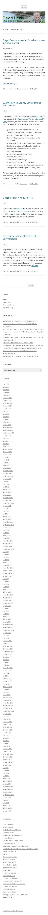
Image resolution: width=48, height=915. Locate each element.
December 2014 (8, 668)
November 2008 (8, 706)
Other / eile (23, 89)
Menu (24, 7)
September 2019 (8, 549)
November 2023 (8, 449)
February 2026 (7, 398)
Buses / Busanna (8, 838)
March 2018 (6, 590)
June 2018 (6, 581)
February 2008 (7, 722)
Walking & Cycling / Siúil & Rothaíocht (15, 895)
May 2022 (6, 484)
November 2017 (8, 598)
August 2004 (7, 811)
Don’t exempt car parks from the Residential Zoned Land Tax (23, 329)
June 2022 (6, 482)
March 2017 (6, 617)
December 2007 (8, 727)
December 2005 (8, 787)
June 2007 (6, 738)
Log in (5, 299)
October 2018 (7, 571)
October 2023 (7, 452)
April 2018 (6, 587)
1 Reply (5, 111)
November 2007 (8, 730)
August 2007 (7, 733)
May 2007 (6, 741)
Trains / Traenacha (9, 889)
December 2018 (8, 568)
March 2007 (6, 746)
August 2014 (7, 671)
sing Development (32, 211)
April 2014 (6, 676)
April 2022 (6, 487)
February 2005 (7, 808)
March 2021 (6, 517)
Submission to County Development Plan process (22, 104)
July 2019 (5, 552)
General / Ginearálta (10, 857)
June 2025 (6, 414)
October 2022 (7, 473)
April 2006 (6, 776)
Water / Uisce (7, 897)
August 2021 (7, 506)
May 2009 (6, 692)
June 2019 (6, 554)
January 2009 (7, 700)
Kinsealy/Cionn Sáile (10, 865)
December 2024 (8, 428)
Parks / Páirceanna (9, 873)
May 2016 (6, 638)
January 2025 (7, 425)
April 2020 (6, 533)
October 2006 (7, 760)
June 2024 (6, 441)
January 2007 (7, 752)
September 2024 (8, 433)
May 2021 (6, 511)
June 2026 (6, 387)
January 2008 (7, 725)
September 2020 (8, 525)
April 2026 (6, 392)
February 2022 (7, 492)
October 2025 (7, 406)
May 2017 (6, 611)
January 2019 (7, 565)
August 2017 (7, 606)
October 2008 (7, 708)
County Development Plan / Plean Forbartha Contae (20, 849)
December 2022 (8, 471)
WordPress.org (8, 308)
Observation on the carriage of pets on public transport (21, 356)
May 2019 (6, 557)
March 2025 (6, 422)
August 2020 (7, 527)
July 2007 (5, 735)
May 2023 (6, 460)
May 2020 (6, 530)
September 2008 (8, 711)
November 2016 (8, 627)
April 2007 (6, 743)
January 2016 (7, 644)
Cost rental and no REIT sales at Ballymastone (19, 237)
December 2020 (8, 522)
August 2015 (7, 654)
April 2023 (6, 463)
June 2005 (6, 803)
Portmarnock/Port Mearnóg (12, 878)
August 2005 (7, 797)
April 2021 (6, 514)
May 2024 (6, 444)
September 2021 (8, 503)
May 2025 (6, 417)
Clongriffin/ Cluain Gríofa (11, 843)
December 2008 (8, 703)
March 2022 (6, 490)
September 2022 (8, 476)
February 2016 (7, 641)
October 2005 (7, 792)
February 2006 (7, 781)
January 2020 (7, 538)
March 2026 (6, 395)
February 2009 (7, 698)
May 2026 (6, 390)
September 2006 (8, 762)
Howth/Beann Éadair (10, 862)
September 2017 (8, 603)
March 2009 (6, 695)
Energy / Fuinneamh (9, 851)
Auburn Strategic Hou (18, 211)
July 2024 (5, 438)
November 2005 (8, 789)
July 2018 (5, 579)
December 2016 (8, 625)
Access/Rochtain (8, 824)
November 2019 (8, 544)
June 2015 (6, 657)
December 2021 (8, 498)
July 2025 (5, 411)
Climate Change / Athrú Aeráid (13, 841)
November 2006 (8, 757)
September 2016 (8, 630)
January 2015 (7, 665)
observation (18, 208)
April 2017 (6, 614)
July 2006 (5, 768)
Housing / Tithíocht (9, 860)
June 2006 (6, 770)
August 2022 (7, 479)
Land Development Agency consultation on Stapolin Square (23, 345)
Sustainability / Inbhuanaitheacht (14, 884)
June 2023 (6, 457)
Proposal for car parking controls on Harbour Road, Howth (22, 348)
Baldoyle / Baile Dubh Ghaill (12, 830)
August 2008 (7, 714)
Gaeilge (5, 854)
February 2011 (7, 679)
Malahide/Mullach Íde (10, 868)
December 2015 (8, 646)
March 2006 (6, 779)
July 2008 (5, 716)
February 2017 (7, 619)
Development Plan (35, 116)
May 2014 (6, 673)
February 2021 (7, 519)
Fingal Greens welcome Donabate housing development (24, 41)
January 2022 (7, 495)
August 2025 (7, 409)
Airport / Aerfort (8, 827)
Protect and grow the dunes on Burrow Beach (18, 343)
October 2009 (7, 687)
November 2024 (8, 430)
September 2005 (8, 795)
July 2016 (5, 635)
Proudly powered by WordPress (13, 911)
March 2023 (6, 465)
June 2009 (6, 689)
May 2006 (6, 773)
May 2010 (6, 684)
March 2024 (6, 446)
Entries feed (7, 302)
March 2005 (6, 806)
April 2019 (6, 560)
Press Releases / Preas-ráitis (12, 881)
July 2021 (5, 509)
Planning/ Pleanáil (9, 876)
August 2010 (7, 681)
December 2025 (8, 403)
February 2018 (7, 592)
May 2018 (6, 584)
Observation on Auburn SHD (18, 197)
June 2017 (6, 608)
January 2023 (7, 468)
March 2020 (6, 536)
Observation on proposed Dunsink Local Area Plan (20, 321)
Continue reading (10, 83)
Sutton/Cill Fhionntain (10, 887)
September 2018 (8, 573)
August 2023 (7, 455)
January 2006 (7, 784)
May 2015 (6, 660)
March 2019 (6, 563)
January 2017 (7, 622)
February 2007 (7, 749)
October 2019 (7, 546)
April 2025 (6, 419)
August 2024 (7, 436)
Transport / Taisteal (9, 892)
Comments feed (8, 305)
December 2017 (8, 595)
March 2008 (6, 719)
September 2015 (8, 652)
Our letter (34, 266)
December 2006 (8, 754)
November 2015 (8, 649)
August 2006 (7, 765)
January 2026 (7, 401)
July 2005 (5, 800)
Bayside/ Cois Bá (8, 833)
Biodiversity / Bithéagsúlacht (12, 835)
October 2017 (7, 600)
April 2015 (6, 662)
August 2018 (7, 576)
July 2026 (5, 384)
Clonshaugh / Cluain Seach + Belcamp (15, 846)
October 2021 (7, 500)
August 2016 (7, 633)
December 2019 (8, 541)
